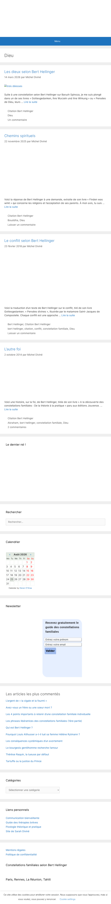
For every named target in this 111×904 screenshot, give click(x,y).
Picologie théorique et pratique (23, 826)
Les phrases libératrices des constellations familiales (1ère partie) (44, 721)
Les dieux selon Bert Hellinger (29, 72)
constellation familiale (55, 328)
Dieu (10, 115)
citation (28, 328)
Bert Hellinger (15, 324)
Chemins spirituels (19, 136)
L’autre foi (12, 349)
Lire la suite (30, 102)
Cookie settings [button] (67, 899)
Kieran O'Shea (26, 588)
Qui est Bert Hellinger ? (19, 727)
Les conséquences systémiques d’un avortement (34, 741)
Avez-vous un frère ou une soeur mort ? (29, 707)
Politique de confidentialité (21, 854)
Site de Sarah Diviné (17, 831)
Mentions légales (15, 850)
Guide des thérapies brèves (22, 822)
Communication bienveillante (22, 818)
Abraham (13, 422)
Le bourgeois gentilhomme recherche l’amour (32, 747)
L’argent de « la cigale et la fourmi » (26, 700)
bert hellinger (15, 328)
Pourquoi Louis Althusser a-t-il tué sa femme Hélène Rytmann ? (43, 734)
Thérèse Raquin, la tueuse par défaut (27, 754)
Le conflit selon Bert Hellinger (29, 240)
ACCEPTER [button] (85, 899)
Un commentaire (17, 119)
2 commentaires (17, 427)
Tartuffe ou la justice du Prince (23, 761)
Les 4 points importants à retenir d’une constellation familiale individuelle (48, 714)
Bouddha (13, 220)
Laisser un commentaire (22, 224)
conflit (37, 328)
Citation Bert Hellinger (20, 111)
